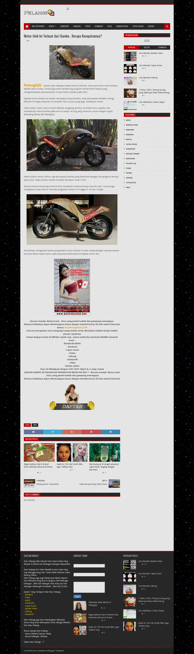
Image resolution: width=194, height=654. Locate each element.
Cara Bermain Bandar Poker (151, 53)
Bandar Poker (122, 26)
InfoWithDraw (132, 154)
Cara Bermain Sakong (148, 77)
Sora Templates (39, 651)
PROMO (129, 173)
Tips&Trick (131, 183)
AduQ (109, 26)
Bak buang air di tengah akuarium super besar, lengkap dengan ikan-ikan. (104, 467)
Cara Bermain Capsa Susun (150, 65)
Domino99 (99, 26)
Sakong (151, 26)
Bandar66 (65, 26)
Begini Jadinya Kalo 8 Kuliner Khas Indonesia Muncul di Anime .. (38, 467)
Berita (51, 26)
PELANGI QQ (131, 163)
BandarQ (130, 135)
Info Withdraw (38, 26)
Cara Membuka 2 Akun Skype (151, 102)
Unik (35, 425)
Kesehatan (130, 159)
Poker (87, 26)
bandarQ (77, 26)
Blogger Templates (56, 651)
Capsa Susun (138, 26)
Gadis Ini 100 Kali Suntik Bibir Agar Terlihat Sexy (70, 465)
